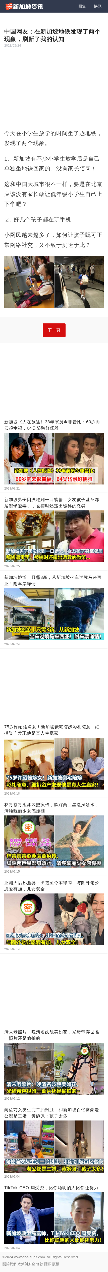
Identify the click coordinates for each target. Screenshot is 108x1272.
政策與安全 (26, 1264)
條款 (39, 1264)
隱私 (47, 1264)
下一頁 (54, 330)
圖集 (82, 6)
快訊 (97, 6)
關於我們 (10, 1264)
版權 (55, 1264)
